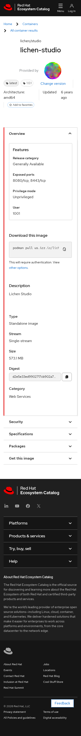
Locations (49, 670)
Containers (30, 24)
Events (8, 670)
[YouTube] (17, 507)
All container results (24, 30)
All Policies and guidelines (19, 718)
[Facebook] (28, 507)
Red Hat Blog (51, 676)
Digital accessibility (55, 718)
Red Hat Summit (14, 688)
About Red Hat (13, 664)
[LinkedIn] (6, 507)
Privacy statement (15, 712)
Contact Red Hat (14, 676)
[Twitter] (38, 507)
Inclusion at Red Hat (16, 682)
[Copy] (67, 377)
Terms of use (50, 712)
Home (8, 24)
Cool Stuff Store (53, 682)
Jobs (46, 664)
